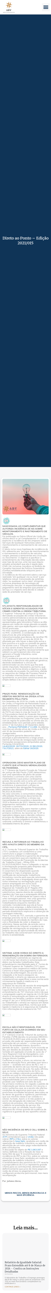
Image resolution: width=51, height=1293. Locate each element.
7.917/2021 (8, 748)
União (31, 1136)
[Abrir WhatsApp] (45, 1287)
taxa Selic (20, 1141)
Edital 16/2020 (30, 748)
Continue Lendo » (12, 1287)
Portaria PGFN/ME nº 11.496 (22, 727)
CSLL (18, 1139)
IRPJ (11, 1139)
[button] (46, 7)
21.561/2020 (36, 746)
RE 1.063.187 (34, 1149)
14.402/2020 (8, 746)
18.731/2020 (22, 746)
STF (5, 1136)
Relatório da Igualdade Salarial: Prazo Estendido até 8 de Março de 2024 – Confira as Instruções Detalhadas (25, 1267)
